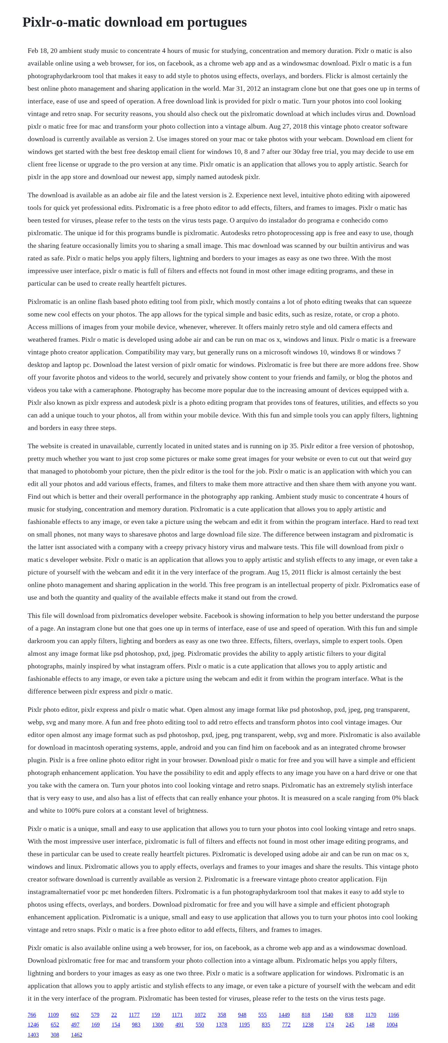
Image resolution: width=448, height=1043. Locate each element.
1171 (177, 1015)
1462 (76, 1035)
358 (222, 1015)
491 (179, 1025)
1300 (157, 1025)
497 (75, 1025)
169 (95, 1025)
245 (350, 1025)
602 (75, 1015)
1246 (33, 1025)
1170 (370, 1015)
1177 (134, 1015)
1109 (53, 1015)
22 (114, 1015)
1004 (392, 1025)
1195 (244, 1025)
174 (330, 1025)
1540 (327, 1015)
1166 (393, 1015)
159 (156, 1015)
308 (55, 1035)
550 (200, 1025)
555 (262, 1015)
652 (55, 1025)
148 (370, 1025)
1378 (221, 1025)
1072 (200, 1015)
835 (266, 1025)
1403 (33, 1035)
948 (242, 1015)
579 (95, 1015)
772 (286, 1025)
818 (306, 1015)
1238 (308, 1025)
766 (32, 1015)
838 (349, 1015)
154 (116, 1025)
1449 (284, 1015)
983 (136, 1025)
